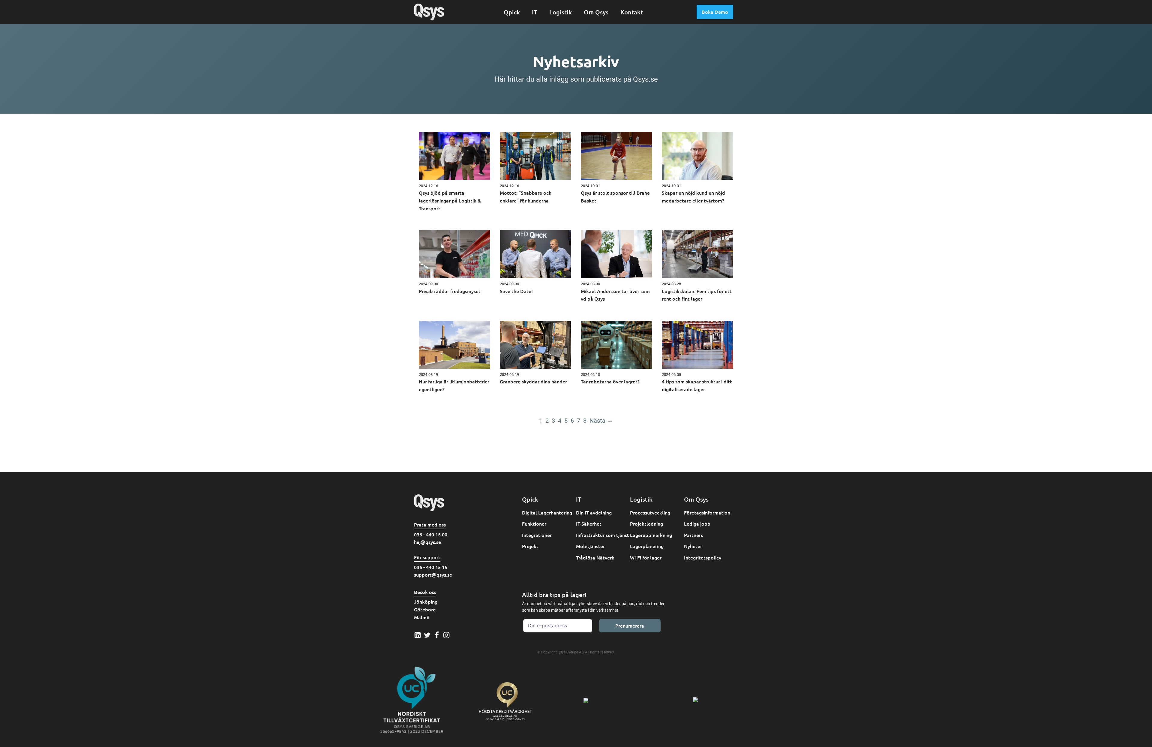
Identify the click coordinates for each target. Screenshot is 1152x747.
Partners (693, 535)
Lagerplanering (647, 546)
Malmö (422, 617)
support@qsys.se (433, 574)
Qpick (512, 12)
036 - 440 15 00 (430, 534)
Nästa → (601, 420)
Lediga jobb (697, 523)
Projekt (530, 546)
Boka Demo (715, 11)
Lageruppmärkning (651, 535)
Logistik (560, 12)
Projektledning (646, 523)
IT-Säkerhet (589, 523)
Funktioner (534, 523)
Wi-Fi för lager (646, 557)
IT (534, 12)
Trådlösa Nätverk (595, 557)
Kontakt (631, 12)
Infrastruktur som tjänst (602, 535)
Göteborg (425, 609)
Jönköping (425, 601)
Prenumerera (629, 625)
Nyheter (693, 546)
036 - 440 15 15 (430, 567)
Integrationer (537, 535)
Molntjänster (590, 546)
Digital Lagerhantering (547, 512)
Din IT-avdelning (594, 512)
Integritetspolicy (702, 557)
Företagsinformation (707, 512)
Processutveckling (650, 512)
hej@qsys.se (427, 541)
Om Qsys (596, 12)
